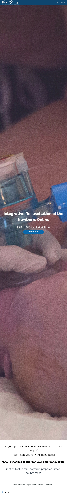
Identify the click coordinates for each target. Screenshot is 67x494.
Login (58, 2)
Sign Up (63, 2)
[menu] (60, 2)
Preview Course (33, 231)
